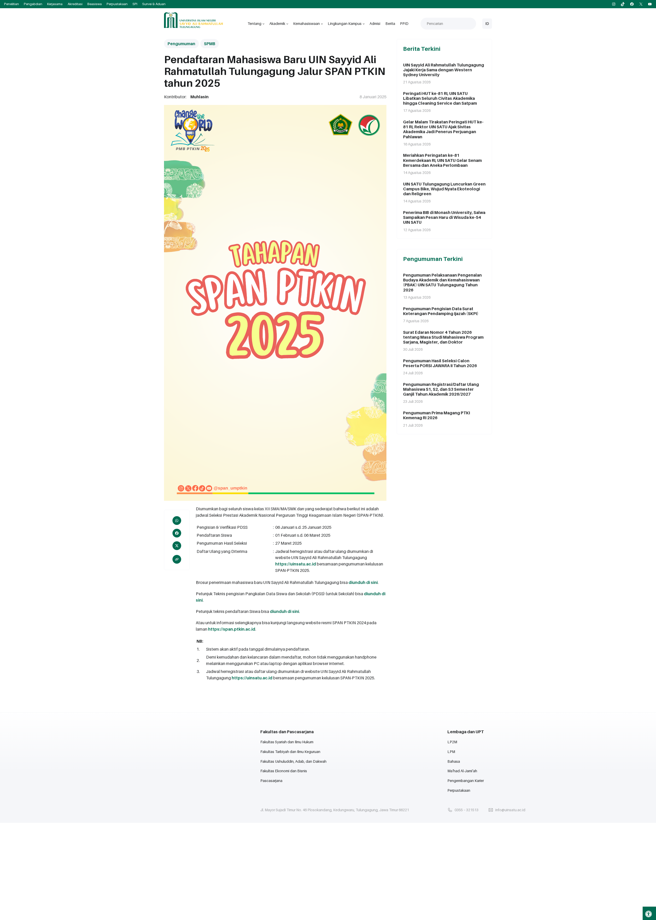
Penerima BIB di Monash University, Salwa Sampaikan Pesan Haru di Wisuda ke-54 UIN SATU (444, 217)
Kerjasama (55, 4)
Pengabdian (33, 4)
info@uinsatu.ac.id (510, 810)
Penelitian (11, 4)
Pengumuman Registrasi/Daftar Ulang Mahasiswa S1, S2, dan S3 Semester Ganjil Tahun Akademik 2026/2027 (441, 389)
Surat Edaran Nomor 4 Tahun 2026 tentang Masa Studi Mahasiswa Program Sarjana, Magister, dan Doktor (443, 337)
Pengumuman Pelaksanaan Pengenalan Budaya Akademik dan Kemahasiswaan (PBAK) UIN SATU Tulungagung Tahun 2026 (442, 282)
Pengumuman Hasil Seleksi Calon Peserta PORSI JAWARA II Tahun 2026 (440, 363)
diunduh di (281, 611)
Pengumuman (181, 43)
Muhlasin (199, 96)
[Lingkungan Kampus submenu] (364, 24)
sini (374, 582)
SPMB (209, 43)
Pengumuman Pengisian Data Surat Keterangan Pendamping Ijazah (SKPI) (440, 311)
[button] (649, 913)
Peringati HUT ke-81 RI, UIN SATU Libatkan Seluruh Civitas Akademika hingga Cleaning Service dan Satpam (440, 98)
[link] (176, 559)
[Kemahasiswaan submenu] (322, 24)
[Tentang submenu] (263, 24)
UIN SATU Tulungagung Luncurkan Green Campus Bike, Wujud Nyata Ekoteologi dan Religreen (444, 189)
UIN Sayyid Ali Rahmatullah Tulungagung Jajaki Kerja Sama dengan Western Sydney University (443, 70)
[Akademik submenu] (287, 24)
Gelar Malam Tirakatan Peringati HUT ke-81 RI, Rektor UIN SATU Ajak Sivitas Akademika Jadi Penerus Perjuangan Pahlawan (443, 129)
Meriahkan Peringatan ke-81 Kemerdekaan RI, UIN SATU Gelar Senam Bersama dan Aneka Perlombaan (442, 160)
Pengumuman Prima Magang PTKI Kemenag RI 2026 (436, 415)
